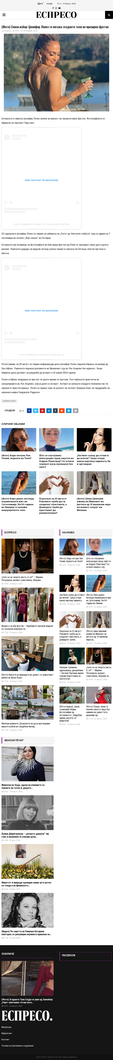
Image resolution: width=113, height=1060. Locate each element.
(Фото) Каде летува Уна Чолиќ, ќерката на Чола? (16, 457)
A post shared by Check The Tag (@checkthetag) (41, 224)
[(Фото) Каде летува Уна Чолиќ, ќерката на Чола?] (72, 547)
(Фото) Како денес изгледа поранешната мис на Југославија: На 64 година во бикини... (98, 599)
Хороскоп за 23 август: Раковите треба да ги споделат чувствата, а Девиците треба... (70, 635)
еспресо (7, 31)
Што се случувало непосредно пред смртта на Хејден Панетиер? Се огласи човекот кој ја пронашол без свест (56, 461)
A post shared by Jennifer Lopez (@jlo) (41, 355)
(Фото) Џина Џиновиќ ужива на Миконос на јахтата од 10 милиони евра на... (97, 635)
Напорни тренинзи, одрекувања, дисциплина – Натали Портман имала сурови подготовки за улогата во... (71, 673)
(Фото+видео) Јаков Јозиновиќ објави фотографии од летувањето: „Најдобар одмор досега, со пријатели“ (70, 713)
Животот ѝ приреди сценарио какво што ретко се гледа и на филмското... (26, 884)
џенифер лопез (9, 401)
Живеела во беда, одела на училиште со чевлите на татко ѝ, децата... (23, 786)
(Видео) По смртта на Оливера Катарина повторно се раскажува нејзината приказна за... (26, 933)
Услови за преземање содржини (17, 1046)
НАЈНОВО (68, 532)
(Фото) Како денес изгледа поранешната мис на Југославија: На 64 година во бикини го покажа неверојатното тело (17, 504)
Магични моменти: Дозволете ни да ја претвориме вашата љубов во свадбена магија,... (25, 725)
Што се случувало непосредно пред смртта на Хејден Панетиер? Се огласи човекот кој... (98, 562)
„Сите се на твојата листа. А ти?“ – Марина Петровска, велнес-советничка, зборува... (22, 579)
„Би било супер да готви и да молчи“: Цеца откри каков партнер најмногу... (71, 597)
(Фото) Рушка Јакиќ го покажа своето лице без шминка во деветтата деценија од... (98, 711)
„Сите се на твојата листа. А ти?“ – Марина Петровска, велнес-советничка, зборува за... (99, 671)
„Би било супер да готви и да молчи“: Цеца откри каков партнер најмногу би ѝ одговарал (93, 460)
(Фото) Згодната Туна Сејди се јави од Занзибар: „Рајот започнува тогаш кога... (27, 1001)
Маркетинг (6, 1033)
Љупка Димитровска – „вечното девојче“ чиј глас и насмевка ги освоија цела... (25, 835)
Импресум (6, 1027)
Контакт (5, 1039)
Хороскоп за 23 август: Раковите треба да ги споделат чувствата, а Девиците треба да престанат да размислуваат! (53, 505)
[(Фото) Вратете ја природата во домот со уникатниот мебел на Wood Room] (27, 653)
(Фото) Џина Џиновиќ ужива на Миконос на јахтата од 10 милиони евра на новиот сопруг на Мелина (93, 504)
